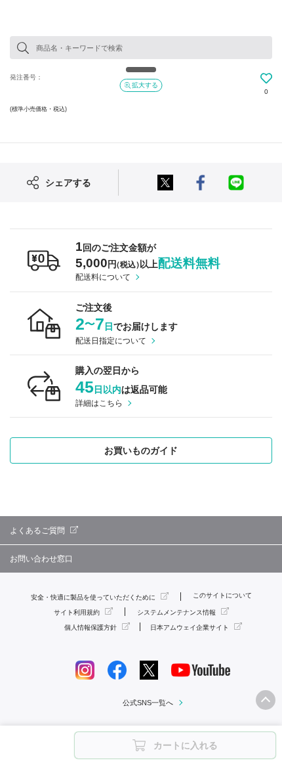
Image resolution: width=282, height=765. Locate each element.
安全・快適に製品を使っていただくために (93, 597)
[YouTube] (200, 669)
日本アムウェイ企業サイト (189, 627)
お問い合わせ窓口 (41, 558)
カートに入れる (185, 745)
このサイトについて (222, 595)
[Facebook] (117, 669)
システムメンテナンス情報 (176, 612)
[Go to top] (265, 700)
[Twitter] (149, 669)
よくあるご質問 (37, 530)
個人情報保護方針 (90, 627)
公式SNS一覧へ (148, 703)
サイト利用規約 (77, 612)
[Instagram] (84, 669)
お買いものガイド (141, 450)
